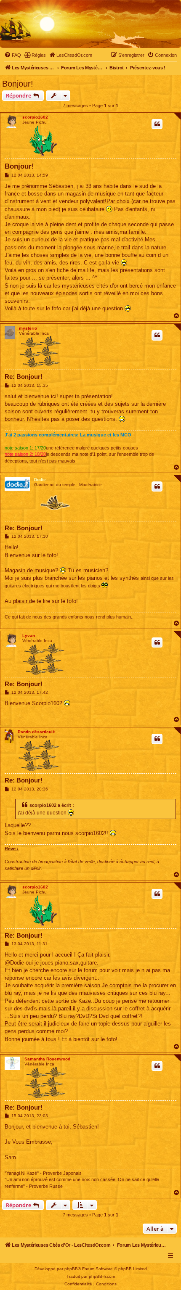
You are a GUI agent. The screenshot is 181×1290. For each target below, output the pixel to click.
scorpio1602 (35, 117)
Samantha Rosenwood (47, 1059)
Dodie (40, 479)
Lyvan (28, 635)
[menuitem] (12, 55)
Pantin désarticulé (36, 732)
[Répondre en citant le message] (157, 124)
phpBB (71, 1268)
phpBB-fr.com (102, 1276)
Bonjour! (17, 83)
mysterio (28, 328)
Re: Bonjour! (24, 376)
